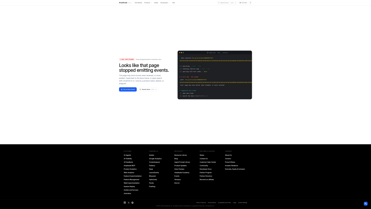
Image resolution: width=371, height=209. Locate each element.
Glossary (177, 179)
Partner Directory (206, 176)
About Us (228, 155)
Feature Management (131, 179)
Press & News (230, 162)
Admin (156, 2)
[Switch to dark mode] (250, 2)
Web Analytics (129, 172)
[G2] (132, 203)
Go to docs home (129, 89)
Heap (151, 169)
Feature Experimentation (133, 176)
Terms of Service (201, 202)
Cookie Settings (242, 202)
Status (202, 155)
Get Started (138, 2)
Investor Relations (231, 166)
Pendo (151, 183)
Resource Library (180, 155)
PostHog (152, 186)
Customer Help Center (208, 162)
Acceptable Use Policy (224, 202)
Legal (234, 202)
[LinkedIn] (125, 203)
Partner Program (206, 172)
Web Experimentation (132, 183)
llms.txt (177, 183)
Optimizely (153, 179)
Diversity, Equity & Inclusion (235, 169)
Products (147, 2)
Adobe (151, 155)
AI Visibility (128, 159)
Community (204, 166)
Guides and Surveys (131, 190)
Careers (228, 159)
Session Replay (129, 186)
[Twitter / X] (129, 203)
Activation (127, 193)
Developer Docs (205, 169)
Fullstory (152, 166)
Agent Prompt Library (182, 162)
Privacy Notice (212, 202)
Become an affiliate (207, 179)
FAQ (173, 2)
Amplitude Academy (181, 172)
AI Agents (127, 155)
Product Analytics (130, 169)
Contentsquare (154, 162)
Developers (164, 2)
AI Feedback (128, 162)
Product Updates (180, 166)
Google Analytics (155, 159)
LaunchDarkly (154, 172)
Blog (176, 159)
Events (176, 176)
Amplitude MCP (129, 166)
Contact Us (204, 159)
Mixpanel (152, 176)
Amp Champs (179, 169)
